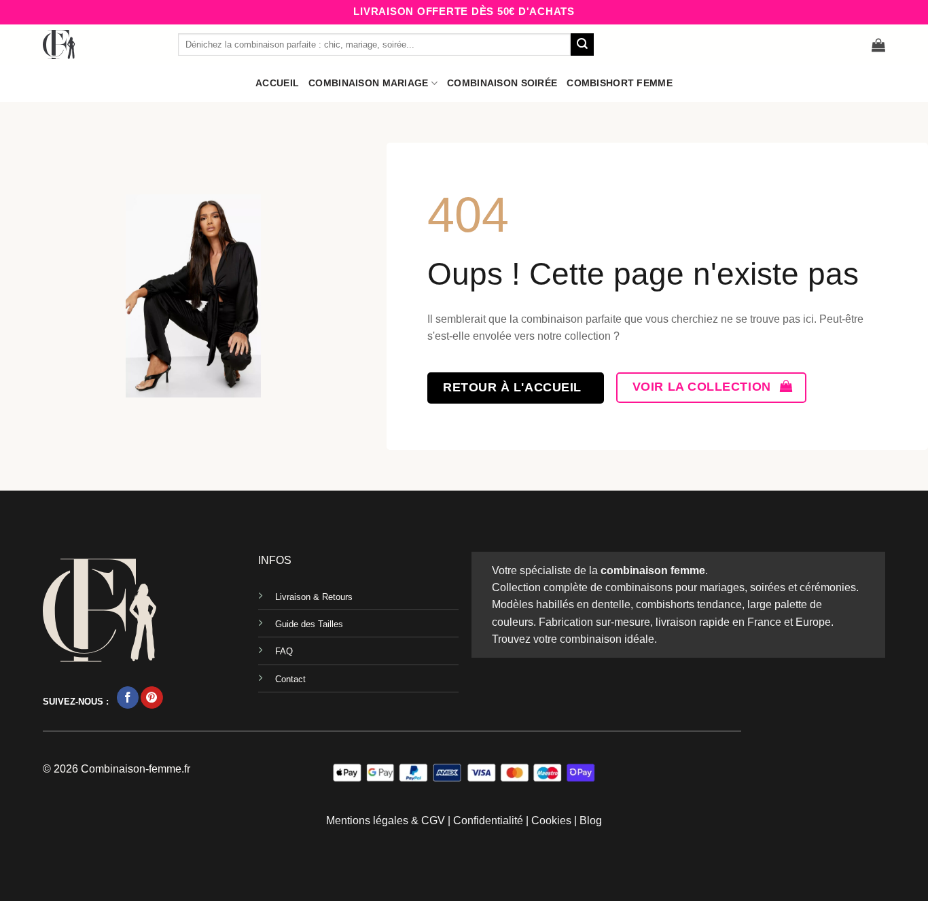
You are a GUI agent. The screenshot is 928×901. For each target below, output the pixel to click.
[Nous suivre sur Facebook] (128, 697)
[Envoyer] (582, 44)
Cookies (551, 820)
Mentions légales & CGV (385, 820)
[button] (878, 45)
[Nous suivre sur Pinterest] (152, 697)
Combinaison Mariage (368, 82)
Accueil (277, 82)
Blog (590, 820)
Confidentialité (488, 820)
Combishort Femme (620, 82)
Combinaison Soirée (502, 82)
